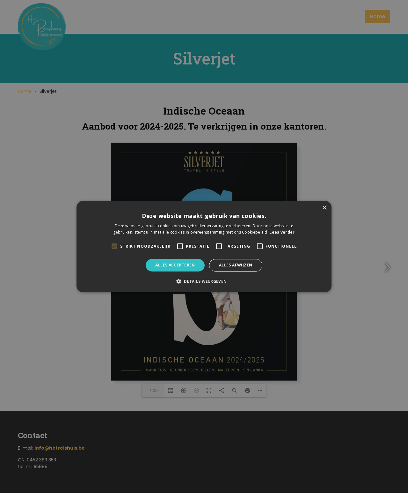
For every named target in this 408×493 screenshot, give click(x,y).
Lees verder (282, 232)
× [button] (324, 207)
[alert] (204, 246)
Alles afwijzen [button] (235, 265)
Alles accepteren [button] (175, 265)
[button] (204, 281)
